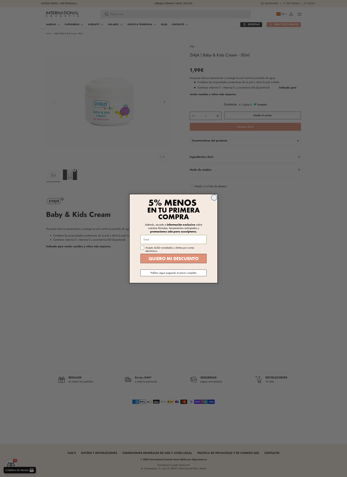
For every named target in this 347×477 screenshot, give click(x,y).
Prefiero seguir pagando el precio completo (173, 272)
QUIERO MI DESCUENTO (174, 258)
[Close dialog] (214, 197)
